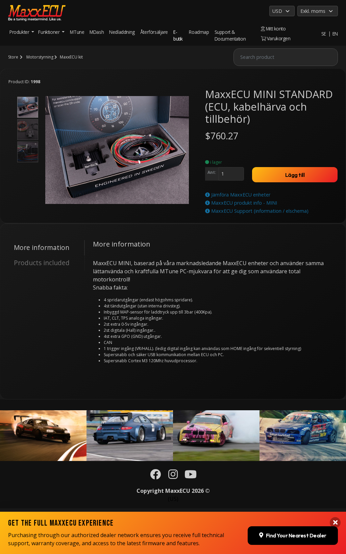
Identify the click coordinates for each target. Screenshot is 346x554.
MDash (97, 32)
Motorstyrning (39, 57)
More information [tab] (41, 247)
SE (323, 33)
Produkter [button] (19, 32)
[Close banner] (335, 522)
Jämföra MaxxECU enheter (240, 194)
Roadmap (199, 32)
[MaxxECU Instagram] (173, 476)
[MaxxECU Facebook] (155, 476)
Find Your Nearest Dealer (296, 535)
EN (335, 33)
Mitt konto (275, 28)
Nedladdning (122, 32)
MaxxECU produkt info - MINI (243, 203)
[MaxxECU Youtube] (190, 476)
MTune (77, 32)
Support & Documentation (230, 35)
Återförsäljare (154, 32)
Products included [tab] (42, 262)
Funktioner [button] (49, 32)
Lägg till (295, 174)
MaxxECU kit (71, 57)
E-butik (178, 35)
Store (13, 57)
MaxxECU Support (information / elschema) (259, 211)
